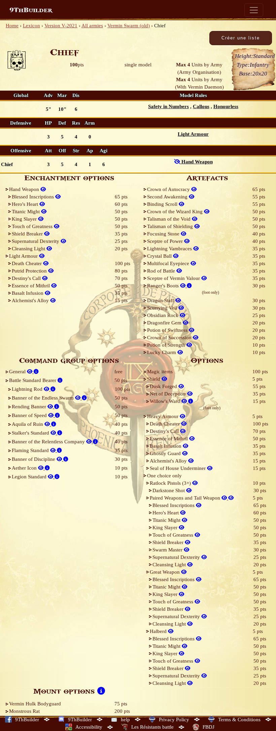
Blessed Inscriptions (33, 196)
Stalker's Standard (31, 433)
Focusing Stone (164, 233)
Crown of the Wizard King (175, 211)
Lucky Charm (162, 352)
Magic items (160, 371)
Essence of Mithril (31, 285)
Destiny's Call (27, 278)
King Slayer (25, 219)
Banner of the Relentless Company (49, 441)
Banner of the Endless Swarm (43, 398)
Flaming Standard (31, 450)
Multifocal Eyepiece (169, 263)
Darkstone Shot (169, 490)
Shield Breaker (28, 233)
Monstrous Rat (24, 711)
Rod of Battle (161, 271)
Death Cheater (27, 263)
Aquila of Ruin (28, 424)
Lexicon (31, 25)
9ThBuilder (30, 10)
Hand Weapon (24, 189)
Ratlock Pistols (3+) (171, 483)
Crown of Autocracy (169, 189)
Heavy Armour (163, 416)
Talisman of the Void (169, 219)
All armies (92, 25)
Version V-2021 (60, 25)
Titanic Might (26, 211)
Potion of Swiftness (168, 330)
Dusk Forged (164, 386)
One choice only (164, 475)
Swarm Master (168, 549)
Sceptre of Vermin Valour (174, 278)
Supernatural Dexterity (36, 241)
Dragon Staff (161, 300)
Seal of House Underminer (178, 468)
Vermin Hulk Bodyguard (35, 703)
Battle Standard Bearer (33, 380)
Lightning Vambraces (170, 248)
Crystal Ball (160, 256)
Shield (154, 379)
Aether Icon (25, 468)
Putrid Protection (30, 271)
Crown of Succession (170, 337)
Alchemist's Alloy (31, 300)
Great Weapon (165, 572)
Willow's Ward (165, 401)
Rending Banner (29, 406)
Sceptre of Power (165, 241)
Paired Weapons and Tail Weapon (185, 498)
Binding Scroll (163, 204)
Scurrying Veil (162, 308)
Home (12, 25)
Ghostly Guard (166, 453)
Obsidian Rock (163, 315)
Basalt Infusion (28, 293)
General (18, 371)
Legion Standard (30, 476)
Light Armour (24, 256)
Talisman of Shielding (170, 226)
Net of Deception (168, 393)
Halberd (159, 631)
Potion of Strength (166, 345)
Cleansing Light (29, 248)
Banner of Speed (30, 415)
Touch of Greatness (33, 226)
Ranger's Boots (163, 285)
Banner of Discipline (34, 459)
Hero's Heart (25, 204)
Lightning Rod (28, 389)
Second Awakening (168, 196)
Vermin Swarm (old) (128, 25)
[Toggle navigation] (253, 10)
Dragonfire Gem (165, 322)
